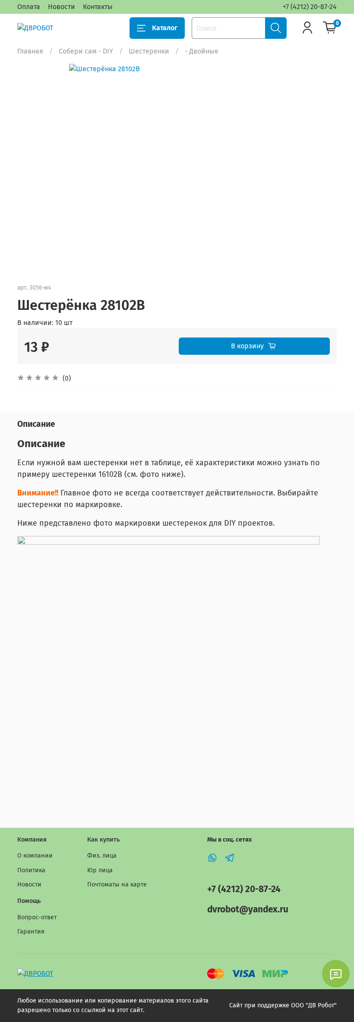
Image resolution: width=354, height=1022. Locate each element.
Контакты (98, 7)
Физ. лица (102, 855)
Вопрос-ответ (37, 917)
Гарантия (30, 931)
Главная (30, 51)
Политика (31, 870)
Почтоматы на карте (117, 884)
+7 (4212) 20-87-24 (310, 7)
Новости (61, 7)
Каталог (164, 28)
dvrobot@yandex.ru (247, 909)
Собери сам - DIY (86, 51)
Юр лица (100, 870)
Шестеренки (149, 51)
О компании (35, 855)
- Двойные (201, 51)
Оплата (28, 7)
